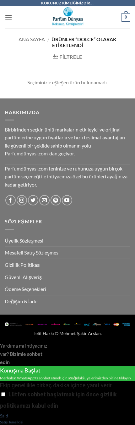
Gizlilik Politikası (22, 265)
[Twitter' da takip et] (33, 200)
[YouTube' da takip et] (67, 200)
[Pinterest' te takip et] (56, 200)
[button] (8, 17)
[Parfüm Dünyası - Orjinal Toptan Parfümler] (67, 17)
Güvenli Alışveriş (23, 277)
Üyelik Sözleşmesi (24, 240)
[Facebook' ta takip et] (10, 200)
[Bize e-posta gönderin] (44, 200)
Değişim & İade (21, 301)
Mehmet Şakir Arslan (80, 333)
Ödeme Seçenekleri (25, 289)
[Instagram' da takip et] (22, 200)
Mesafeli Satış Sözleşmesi (32, 252)
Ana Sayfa (32, 39)
